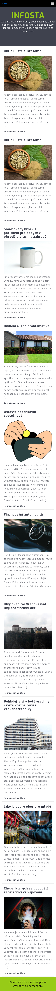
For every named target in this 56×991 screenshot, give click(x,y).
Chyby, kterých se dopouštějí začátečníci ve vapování (27, 890)
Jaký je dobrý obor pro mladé (27, 806)
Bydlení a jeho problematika (26, 326)
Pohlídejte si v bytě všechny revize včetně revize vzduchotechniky (26, 705)
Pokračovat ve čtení (14, 131)
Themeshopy (35, 986)
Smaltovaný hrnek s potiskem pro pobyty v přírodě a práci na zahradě (25, 233)
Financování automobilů (23, 514)
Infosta (28, 15)
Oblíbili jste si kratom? (22, 51)
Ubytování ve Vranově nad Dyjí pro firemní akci (25, 606)
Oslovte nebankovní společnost (20, 414)
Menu (5, 3)
